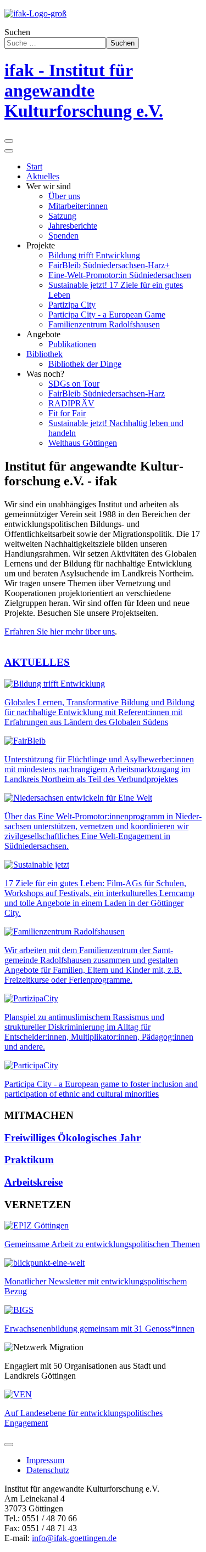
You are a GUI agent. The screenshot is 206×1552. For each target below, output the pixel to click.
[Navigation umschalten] (8, 1444)
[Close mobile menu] (8, 150)
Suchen (17, 32)
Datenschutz (47, 1470)
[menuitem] (34, 166)
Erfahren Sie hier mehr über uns (59, 631)
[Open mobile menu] (8, 141)
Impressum (45, 1460)
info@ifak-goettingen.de (74, 1538)
